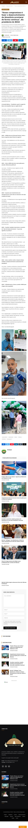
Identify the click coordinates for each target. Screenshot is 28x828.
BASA (16, 437)
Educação (6, 816)
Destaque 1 (9, 439)
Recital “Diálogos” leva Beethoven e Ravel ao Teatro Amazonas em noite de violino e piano (13, 540)
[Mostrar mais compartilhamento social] (25, 40)
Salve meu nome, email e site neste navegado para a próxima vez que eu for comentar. (12, 623)
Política (23, 816)
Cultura (15, 814)
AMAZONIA (11, 437)
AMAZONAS (4, 437)
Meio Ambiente (18, 816)
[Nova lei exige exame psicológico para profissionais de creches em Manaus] (14, 553)
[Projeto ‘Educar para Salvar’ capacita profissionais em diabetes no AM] (14, 468)
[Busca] (26, 2)
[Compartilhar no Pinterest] (15, 40)
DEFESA (3, 439)
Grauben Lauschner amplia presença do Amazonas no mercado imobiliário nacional (12, 519)
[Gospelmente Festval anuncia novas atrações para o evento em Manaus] (14, 489)
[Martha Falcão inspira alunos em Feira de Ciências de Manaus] (14, 574)
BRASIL (20, 437)
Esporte (11, 816)
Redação (7, 35)
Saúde (13, 818)
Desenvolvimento (5, 9)
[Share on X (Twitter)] (10, 40)
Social (17, 818)
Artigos (5, 814)
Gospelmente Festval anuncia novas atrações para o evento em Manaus (18, 655)
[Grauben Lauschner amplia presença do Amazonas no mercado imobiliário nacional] (14, 510)
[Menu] (2, 2)
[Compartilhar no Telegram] (21, 40)
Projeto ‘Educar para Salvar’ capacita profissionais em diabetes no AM (17, 647)
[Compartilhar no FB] (4, 40)
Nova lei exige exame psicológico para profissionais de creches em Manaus (11, 561)
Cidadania (10, 814)
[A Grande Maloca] (14, 2)
